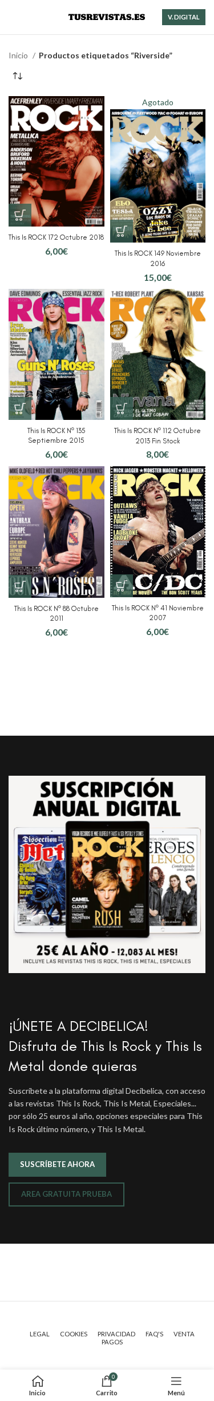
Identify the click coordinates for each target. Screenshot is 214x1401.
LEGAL (40, 1334)
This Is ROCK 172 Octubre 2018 (56, 237)
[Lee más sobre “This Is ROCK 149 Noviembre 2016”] (121, 231)
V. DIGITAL (184, 17)
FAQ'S (154, 1334)
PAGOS (112, 1342)
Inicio (19, 55)
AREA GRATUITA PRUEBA (66, 1193)
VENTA (184, 1334)
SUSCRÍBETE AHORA (57, 1164)
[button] (20, 215)
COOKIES (73, 1334)
